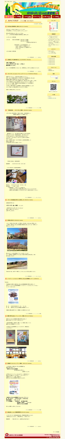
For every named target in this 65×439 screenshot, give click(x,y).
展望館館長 (32, 57)
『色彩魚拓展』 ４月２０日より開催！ (15, 110)
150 (53, 70)
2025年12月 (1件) (51, 64)
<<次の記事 (36, 23)
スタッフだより (38, 197)
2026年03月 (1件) (51, 60)
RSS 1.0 (49, 96)
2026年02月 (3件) (51, 61)
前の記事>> (41, 23)
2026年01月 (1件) (51, 62)
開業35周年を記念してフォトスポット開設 (15, 315)
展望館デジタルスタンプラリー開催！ (15, 363)
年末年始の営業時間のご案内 (13, 26)
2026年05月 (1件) (51, 58)
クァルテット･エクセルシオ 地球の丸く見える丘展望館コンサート (20, 278)
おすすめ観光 (27, 16)
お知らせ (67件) (51, 51)
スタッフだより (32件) (52, 53)
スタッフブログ (37, 16)
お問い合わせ (47, 16)
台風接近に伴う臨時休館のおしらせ (14, 59)
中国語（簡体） (10, 1)
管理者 (49, 69)
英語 (5, 1)
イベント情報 (38, 107)
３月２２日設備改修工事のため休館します (15, 199)
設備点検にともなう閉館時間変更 (14, 412)
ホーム (8, 16)
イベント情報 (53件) (51, 52)
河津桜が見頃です (11, 220)
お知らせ (39, 57)
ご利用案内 (18, 16)
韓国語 (14, 1)
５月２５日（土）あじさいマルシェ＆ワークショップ (18, 73)
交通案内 (56, 16)
